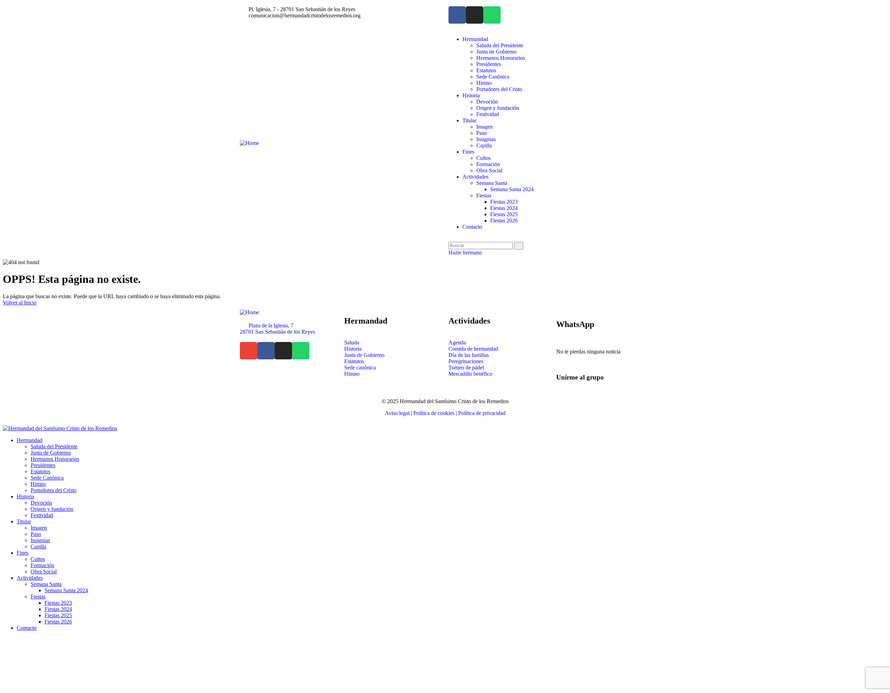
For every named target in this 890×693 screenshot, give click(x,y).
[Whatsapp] (492, 15)
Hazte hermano (465, 252)
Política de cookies (433, 413)
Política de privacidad (481, 413)
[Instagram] (474, 15)
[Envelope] (248, 350)
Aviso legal (397, 413)
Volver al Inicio (20, 302)
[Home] (249, 143)
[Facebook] (457, 15)
